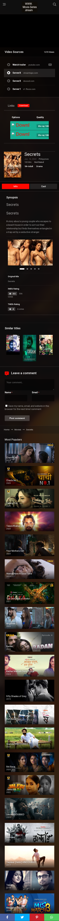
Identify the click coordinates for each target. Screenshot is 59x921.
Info (16, 186)
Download (23, 105)
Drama (39, 166)
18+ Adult (28, 166)
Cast (43, 186)
